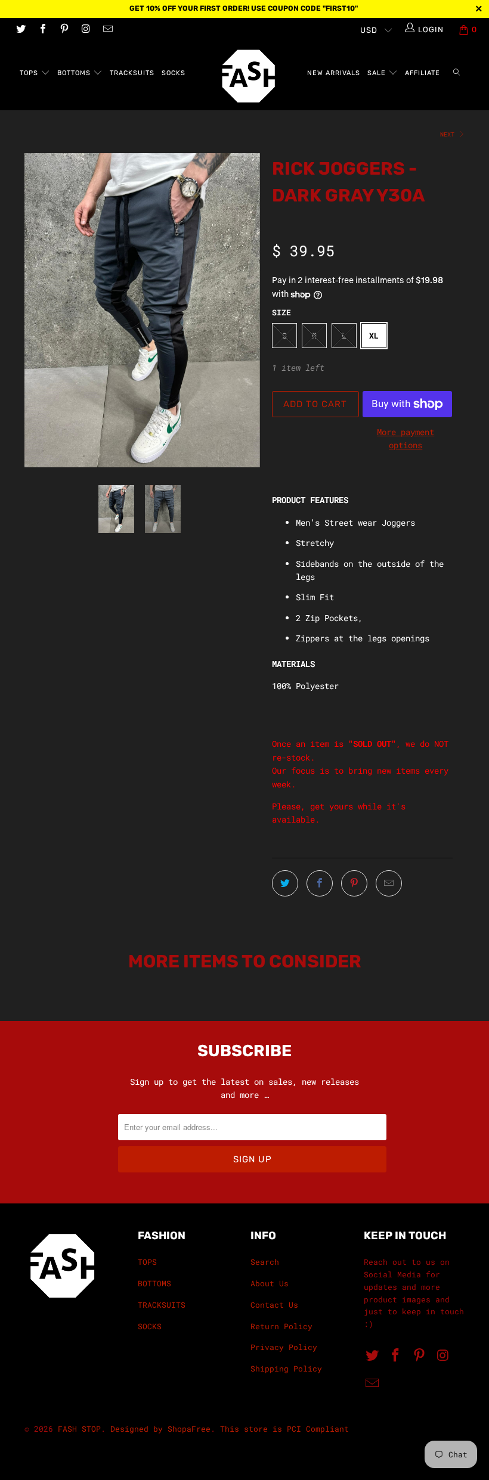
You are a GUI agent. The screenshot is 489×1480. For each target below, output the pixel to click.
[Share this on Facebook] (320, 883)
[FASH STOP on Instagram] (85, 29)
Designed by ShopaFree (160, 1428)
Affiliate (422, 73)
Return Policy (281, 1326)
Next (449, 134)
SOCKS (173, 73)
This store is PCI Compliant (284, 1428)
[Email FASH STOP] (107, 29)
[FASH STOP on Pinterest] (63, 29)
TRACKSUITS (132, 73)
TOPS (30, 73)
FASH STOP (79, 1428)
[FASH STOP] (250, 76)
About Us (269, 1283)
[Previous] (36, 310)
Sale (377, 73)
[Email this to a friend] (389, 883)
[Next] (248, 310)
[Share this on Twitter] (285, 883)
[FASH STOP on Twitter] (20, 29)
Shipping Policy (286, 1368)
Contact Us (274, 1304)
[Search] (456, 74)
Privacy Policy (283, 1347)
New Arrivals (333, 73)
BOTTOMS (75, 73)
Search (264, 1261)
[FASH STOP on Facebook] (41, 29)
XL (374, 335)
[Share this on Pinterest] (354, 883)
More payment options (405, 438)
